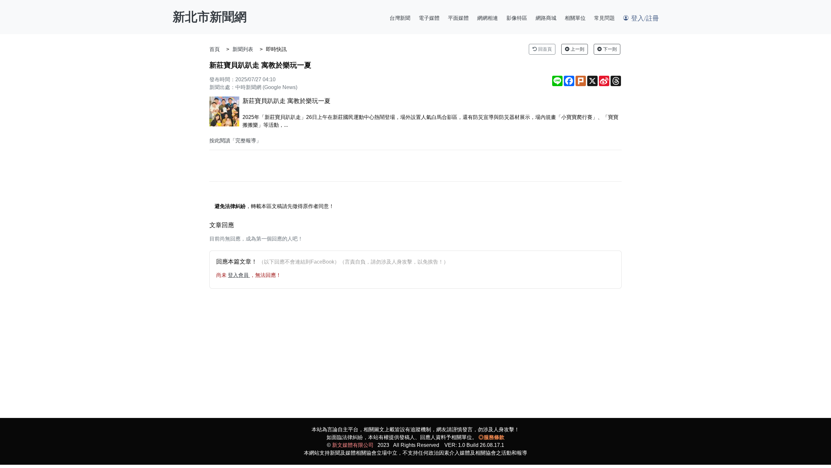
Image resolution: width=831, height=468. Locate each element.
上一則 (576, 49)
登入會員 (239, 275)
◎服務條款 (491, 437)
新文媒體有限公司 (353, 445)
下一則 (609, 49)
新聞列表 (242, 49)
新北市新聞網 (210, 17)
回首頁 (544, 49)
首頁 (214, 49)
